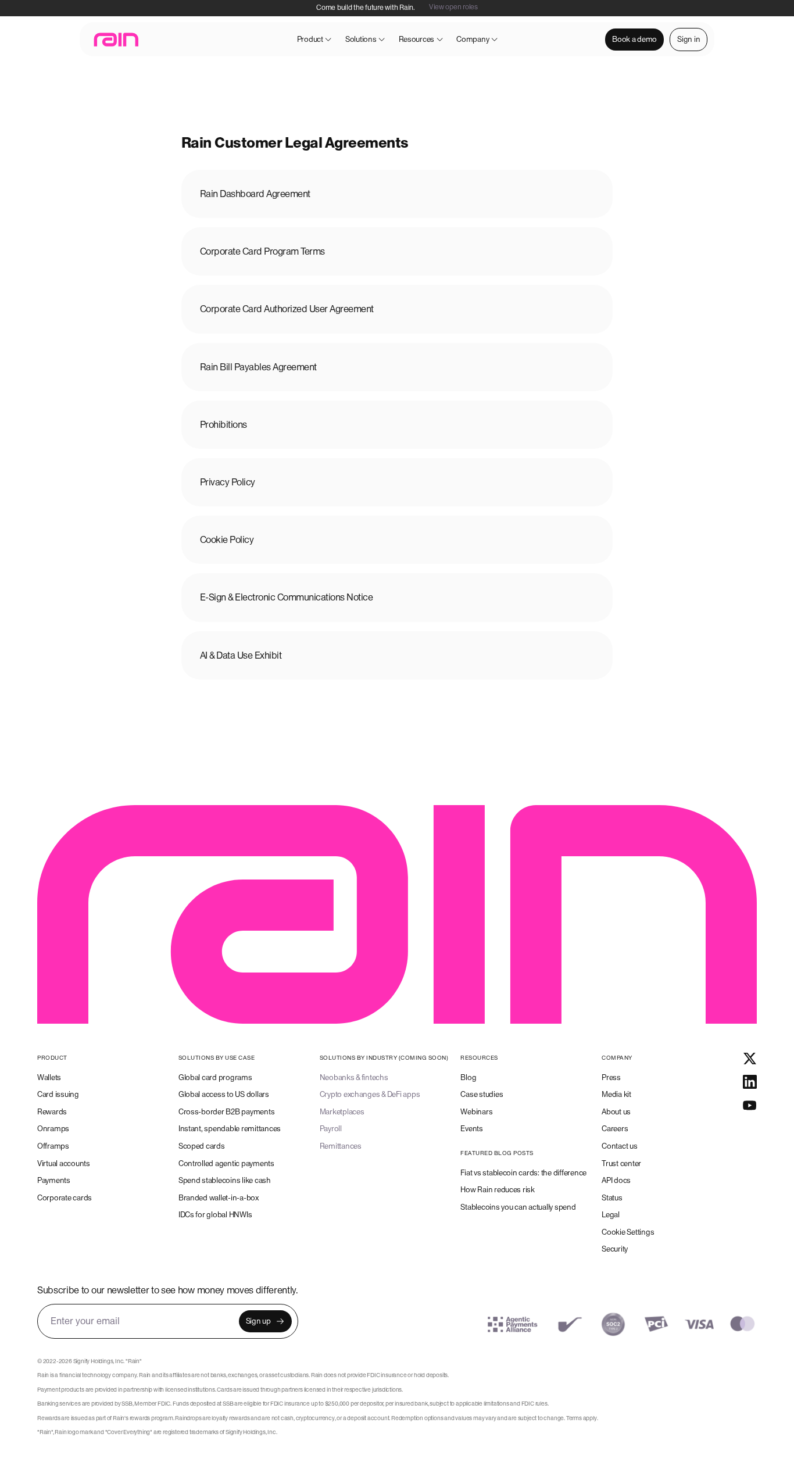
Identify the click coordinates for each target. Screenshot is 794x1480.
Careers (615, 1128)
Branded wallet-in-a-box (218, 1197)
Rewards (52, 1111)
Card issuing (58, 1094)
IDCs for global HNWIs (215, 1214)
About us (616, 1111)
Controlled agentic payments (226, 1163)
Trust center (621, 1163)
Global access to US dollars (223, 1094)
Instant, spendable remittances (229, 1128)
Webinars (476, 1111)
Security (615, 1249)
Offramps (53, 1146)
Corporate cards (64, 1197)
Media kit (616, 1094)
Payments (53, 1180)
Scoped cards (201, 1146)
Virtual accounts (63, 1163)
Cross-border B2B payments (226, 1111)
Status (612, 1197)
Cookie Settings (628, 1232)
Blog (468, 1077)
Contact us (619, 1146)
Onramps (53, 1128)
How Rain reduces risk (497, 1189)
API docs (616, 1180)
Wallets (49, 1077)
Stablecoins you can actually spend (517, 1207)
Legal (611, 1214)
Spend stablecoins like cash (224, 1180)
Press (611, 1077)
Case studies (481, 1094)
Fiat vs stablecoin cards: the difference (523, 1172)
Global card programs (215, 1077)
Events (471, 1128)
